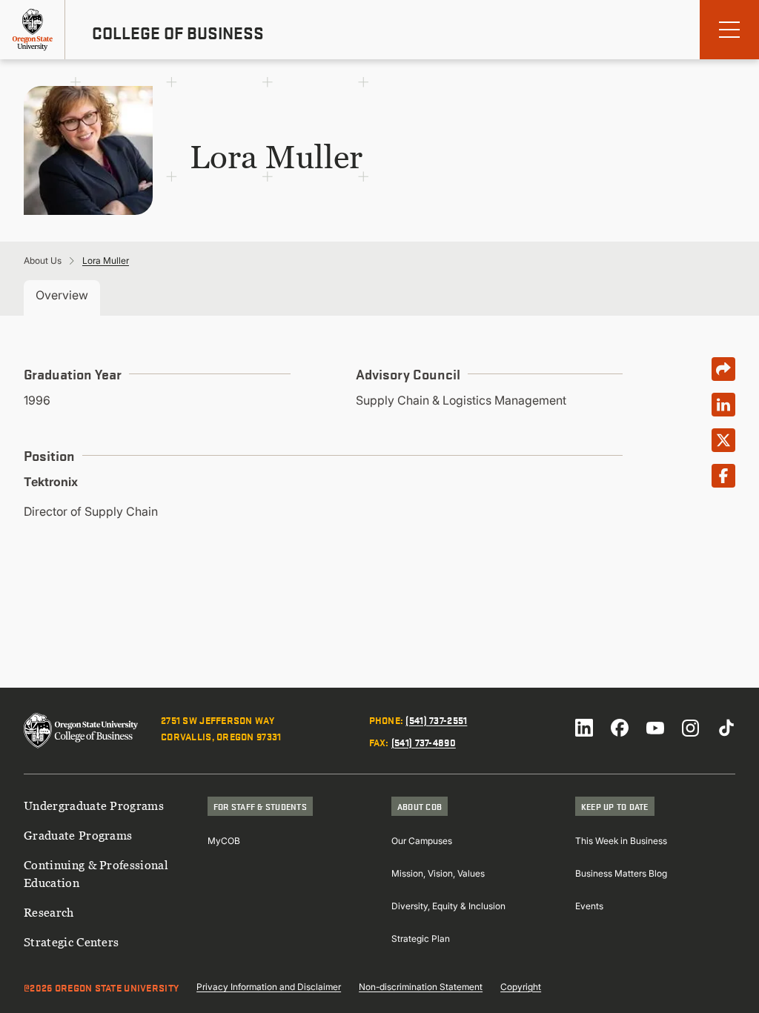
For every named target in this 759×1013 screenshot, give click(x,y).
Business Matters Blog (621, 873)
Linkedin (584, 728)
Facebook (620, 728)
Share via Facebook (723, 476)
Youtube (655, 728)
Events (589, 905)
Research (49, 912)
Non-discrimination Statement (421, 986)
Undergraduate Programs (94, 805)
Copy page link (723, 369)
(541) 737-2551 (436, 719)
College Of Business (178, 32)
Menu (729, 29)
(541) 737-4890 (423, 741)
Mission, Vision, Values (438, 873)
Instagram (691, 728)
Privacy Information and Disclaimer (268, 986)
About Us (43, 260)
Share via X (723, 440)
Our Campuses (421, 840)
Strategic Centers (71, 942)
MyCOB (224, 840)
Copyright (520, 986)
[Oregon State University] (32, 29)
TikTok (726, 728)
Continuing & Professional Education (96, 873)
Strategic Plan (420, 938)
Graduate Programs (78, 835)
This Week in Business (621, 840)
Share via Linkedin (723, 404)
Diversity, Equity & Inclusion (448, 905)
